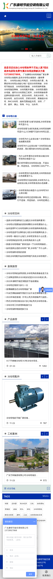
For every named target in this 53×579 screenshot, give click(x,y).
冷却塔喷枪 (38, 509)
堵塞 (6, 503)
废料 (18, 515)
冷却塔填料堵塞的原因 (16, 252)
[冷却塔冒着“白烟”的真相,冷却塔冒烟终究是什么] (9, 124)
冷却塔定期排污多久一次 (17, 285)
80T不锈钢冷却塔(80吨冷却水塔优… (22, 360)
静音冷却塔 (9, 515)
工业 (25, 515)
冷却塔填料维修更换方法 (17, 309)
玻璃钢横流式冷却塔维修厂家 (19, 289)
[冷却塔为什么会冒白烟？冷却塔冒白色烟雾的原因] (9, 142)
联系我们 (46, 575)
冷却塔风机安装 (36, 515)
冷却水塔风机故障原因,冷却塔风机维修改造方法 (27, 273)
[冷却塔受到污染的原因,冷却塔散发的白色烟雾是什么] (9, 177)
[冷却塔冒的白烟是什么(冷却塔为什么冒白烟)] (9, 194)
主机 (32, 503)
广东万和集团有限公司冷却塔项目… (22, 475)
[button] (22, 48)
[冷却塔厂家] (5, 16)
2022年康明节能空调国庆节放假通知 (22, 281)
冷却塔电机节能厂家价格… (18, 418)
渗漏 (15, 509)
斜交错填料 (41, 520)
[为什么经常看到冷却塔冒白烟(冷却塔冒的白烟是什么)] (9, 160)
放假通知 (40, 503)
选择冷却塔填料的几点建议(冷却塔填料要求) (25, 220)
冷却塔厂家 (27, 7)
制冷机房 (23, 503)
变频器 (7, 509)
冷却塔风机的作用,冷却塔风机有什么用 (23, 240)
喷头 (21, 509)
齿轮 (28, 509)
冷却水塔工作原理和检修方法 (19, 305)
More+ (46, 496)
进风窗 (14, 503)
